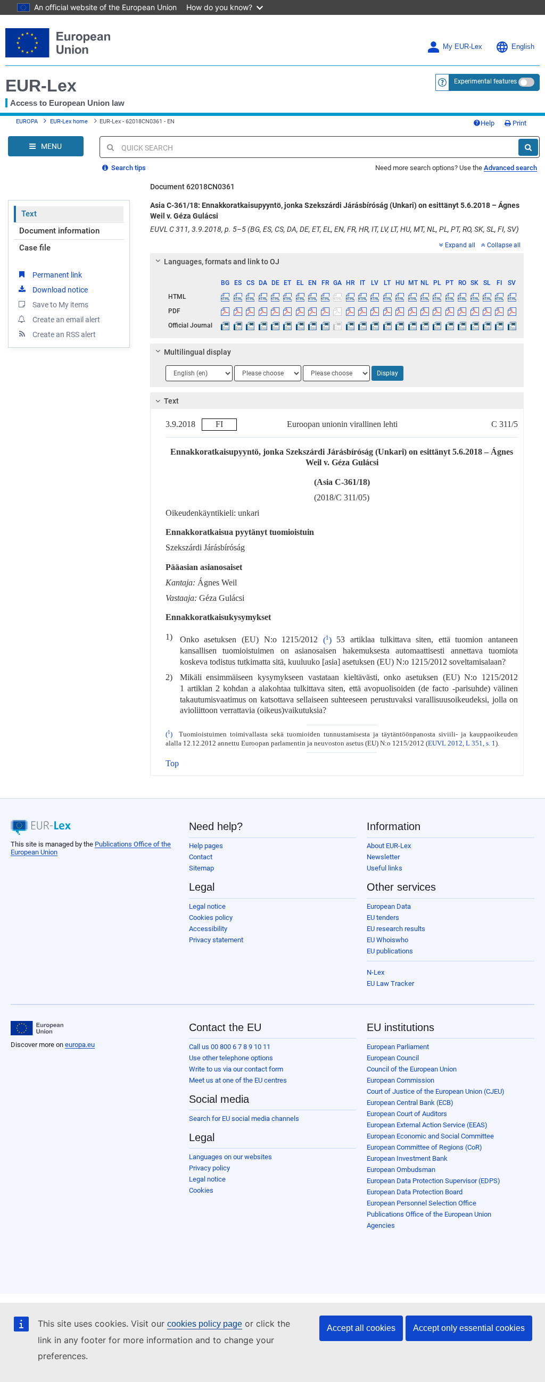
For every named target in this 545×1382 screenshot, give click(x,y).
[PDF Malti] (412, 311)
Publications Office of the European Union (429, 1214)
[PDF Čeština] (250, 311)
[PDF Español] (238, 311)
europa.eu (80, 1045)
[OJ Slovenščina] (487, 325)
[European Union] (37, 1028)
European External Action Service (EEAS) (427, 1125)
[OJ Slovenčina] (474, 325)
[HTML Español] (238, 297)
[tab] (337, 262)
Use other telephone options (231, 1058)
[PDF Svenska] (512, 311)
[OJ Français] (325, 325)
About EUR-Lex (389, 846)
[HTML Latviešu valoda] (375, 297)
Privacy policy (209, 1168)
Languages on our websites (230, 1157)
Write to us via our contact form (236, 1069)
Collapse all (504, 245)
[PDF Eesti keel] (287, 311)
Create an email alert (66, 319)
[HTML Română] (462, 297)
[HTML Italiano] (362, 297)
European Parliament (398, 1047)
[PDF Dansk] (262, 311)
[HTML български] (225, 297)
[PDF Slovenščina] (487, 311)
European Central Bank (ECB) (410, 1103)
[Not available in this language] (337, 297)
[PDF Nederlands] (425, 311)
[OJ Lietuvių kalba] (387, 325)
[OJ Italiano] (362, 325)
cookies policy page (204, 1323)
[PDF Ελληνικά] (300, 311)
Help (487, 123)
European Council (393, 1058)
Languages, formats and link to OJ (221, 261)
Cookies (201, 1190)
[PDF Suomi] (499, 311)
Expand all (460, 245)
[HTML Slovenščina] (487, 297)
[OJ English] (312, 325)
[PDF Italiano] (362, 311)
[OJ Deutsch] (275, 325)
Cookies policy (211, 918)
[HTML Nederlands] (425, 297)
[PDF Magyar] (400, 311)
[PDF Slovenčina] (474, 311)
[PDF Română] (462, 311)
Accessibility (208, 929)
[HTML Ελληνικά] (300, 297)
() (327, 639)
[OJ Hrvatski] (350, 325)
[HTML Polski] (437, 297)
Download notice (60, 290)
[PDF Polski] (437, 311)
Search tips (128, 168)
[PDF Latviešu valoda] (375, 311)
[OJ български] (225, 325)
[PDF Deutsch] (275, 311)
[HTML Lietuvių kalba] (387, 297)
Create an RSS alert (64, 334)
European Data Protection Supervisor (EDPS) (433, 1181)
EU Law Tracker (390, 983)
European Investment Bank (407, 1158)
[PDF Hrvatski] (350, 311)
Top (172, 763)
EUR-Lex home (69, 121)
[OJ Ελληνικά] (300, 325)
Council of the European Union (412, 1069)
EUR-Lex (41, 85)
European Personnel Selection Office (421, 1203)
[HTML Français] (325, 297)
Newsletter (383, 857)
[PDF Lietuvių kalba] (387, 311)
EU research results (396, 929)
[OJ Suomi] (499, 325)
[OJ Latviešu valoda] (375, 325)
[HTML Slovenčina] (474, 297)
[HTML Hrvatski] (350, 297)
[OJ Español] (238, 325)
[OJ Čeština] (250, 325)
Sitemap (201, 868)
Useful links (384, 868)
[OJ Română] (462, 325)
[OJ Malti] (412, 325)
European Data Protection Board (415, 1192)
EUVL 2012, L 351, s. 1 (462, 743)
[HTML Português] (450, 297)
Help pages (206, 846)
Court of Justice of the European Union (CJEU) (436, 1091)
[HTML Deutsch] (275, 297)
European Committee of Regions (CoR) (424, 1147)
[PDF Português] (450, 311)
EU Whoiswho (387, 940)
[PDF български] (225, 311)
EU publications (390, 951)
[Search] (528, 147)
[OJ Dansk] (262, 325)
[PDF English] (312, 311)
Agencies (381, 1225)
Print (518, 123)
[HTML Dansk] (262, 297)
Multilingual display (197, 352)
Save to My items (60, 304)
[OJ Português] (450, 325)
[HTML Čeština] (250, 297)
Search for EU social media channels (244, 1119)
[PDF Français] (325, 311)
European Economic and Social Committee (430, 1136)
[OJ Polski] (437, 325)
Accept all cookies (361, 1328)
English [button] (522, 47)
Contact (200, 857)
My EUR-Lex (462, 47)
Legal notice (207, 906)
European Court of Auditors (407, 1114)
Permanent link (57, 275)
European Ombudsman (401, 1170)
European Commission (400, 1080)
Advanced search (510, 168)
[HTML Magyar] (400, 297)
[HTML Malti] (412, 297)
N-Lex (375, 972)
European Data (389, 906)
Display (387, 373)
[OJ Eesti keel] (287, 325)
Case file (35, 248)
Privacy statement (216, 940)
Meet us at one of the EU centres (238, 1080)
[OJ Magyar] (400, 325)
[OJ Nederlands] (425, 325)
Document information (59, 231)
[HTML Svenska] (512, 297)
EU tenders (383, 918)
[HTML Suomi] (499, 297)
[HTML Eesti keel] (287, 297)
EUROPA (27, 121)
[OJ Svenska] (512, 325)
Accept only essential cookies (469, 1328)
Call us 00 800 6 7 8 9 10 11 (229, 1047)
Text (29, 214)
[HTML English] (312, 297)
